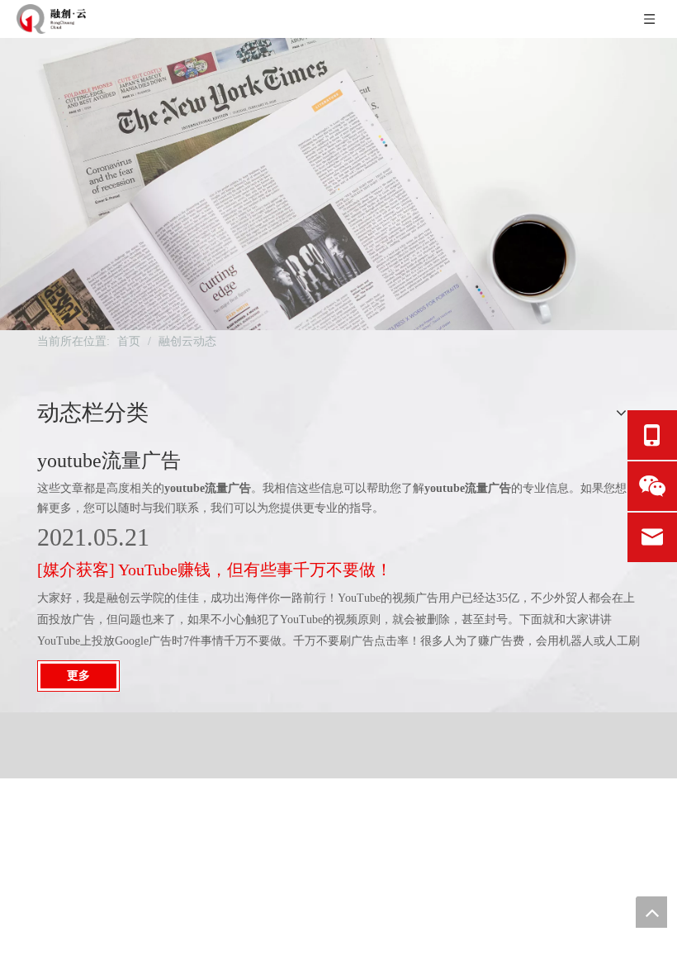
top (651, 912)
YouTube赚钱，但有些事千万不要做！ (255, 569)
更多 (78, 675)
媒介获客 (76, 569)
